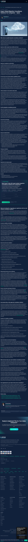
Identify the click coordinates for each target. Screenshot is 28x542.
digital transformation (20, 315)
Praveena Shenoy (6, 16)
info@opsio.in (6, 445)
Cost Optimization (3, 486)
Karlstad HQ (19, 468)
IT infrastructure (21, 52)
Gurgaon (10, 472)
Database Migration (12, 482)
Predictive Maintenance (3, 508)
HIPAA (20, 492)
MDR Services (20, 482)
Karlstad (7, 471)
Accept (26, 540)
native (25, 290)
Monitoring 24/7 (2, 485)
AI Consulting (2, 500)
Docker (10, 504)
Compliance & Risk (21, 486)
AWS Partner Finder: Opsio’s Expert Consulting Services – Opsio (10, 395)
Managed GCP (2, 482)
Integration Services (21, 504)
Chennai (6, 472)
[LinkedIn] (8, 16)
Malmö (19, 471)
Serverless (11, 507)
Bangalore (2, 472)
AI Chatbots (2, 504)
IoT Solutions (2, 507)
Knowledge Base (2, 519)
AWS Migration (11, 479)
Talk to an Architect (13, 429)
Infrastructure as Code (12, 489)
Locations (2, 523)
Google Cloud (11, 501)
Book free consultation (6, 202)
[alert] (21, 533)
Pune (13, 472)
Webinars (2, 520)
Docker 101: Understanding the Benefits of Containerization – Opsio (11, 398)
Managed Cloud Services (3, 478)
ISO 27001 (20, 493)
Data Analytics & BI (21, 507)
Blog (3, 7)
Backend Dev (20, 501)
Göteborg (16, 471)
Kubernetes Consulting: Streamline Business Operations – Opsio (10, 396)
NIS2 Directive (20, 489)
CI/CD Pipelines (11, 486)
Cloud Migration (11, 478)
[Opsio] (3, 1)
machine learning (3, 249)
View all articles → (7, 407)
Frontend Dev (20, 500)
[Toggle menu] (26, 1)
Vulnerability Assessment (22, 485)
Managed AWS (2, 479)
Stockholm (11, 471)
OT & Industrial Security (21, 479)
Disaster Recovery (3, 489)
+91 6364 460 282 (3, 445)
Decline (22, 540)
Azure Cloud (11, 500)
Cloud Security (20, 478)
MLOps (1, 501)
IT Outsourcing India (13, 468)
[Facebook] (3, 448)
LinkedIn (10, 407)
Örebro (23, 471)
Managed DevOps (12, 485)
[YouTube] (5, 448)
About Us (2, 513)
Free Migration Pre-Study (22, 536)
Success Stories (2, 516)
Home (1, 7)
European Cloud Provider (6, 468)
